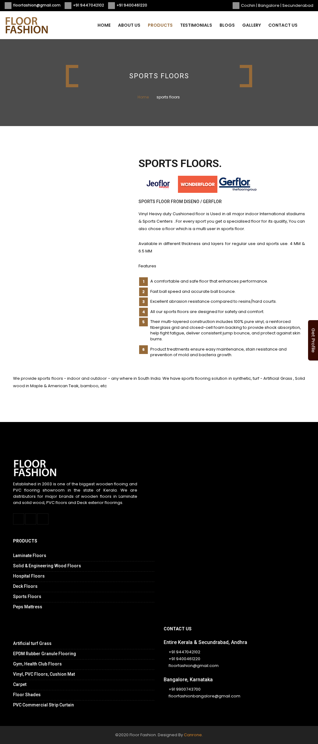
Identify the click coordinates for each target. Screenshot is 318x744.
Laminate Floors (29, 555)
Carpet (19, 684)
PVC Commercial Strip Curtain (43, 704)
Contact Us (283, 25)
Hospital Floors (29, 576)
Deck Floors (25, 586)
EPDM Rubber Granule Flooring (44, 653)
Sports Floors (27, 596)
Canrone (193, 735)
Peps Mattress (27, 606)
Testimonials (196, 25)
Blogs (227, 25)
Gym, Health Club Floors (37, 663)
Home (104, 25)
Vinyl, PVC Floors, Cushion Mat (44, 674)
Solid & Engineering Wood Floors (47, 565)
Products (160, 25)
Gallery (251, 25)
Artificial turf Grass (32, 643)
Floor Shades (27, 694)
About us (129, 25)
